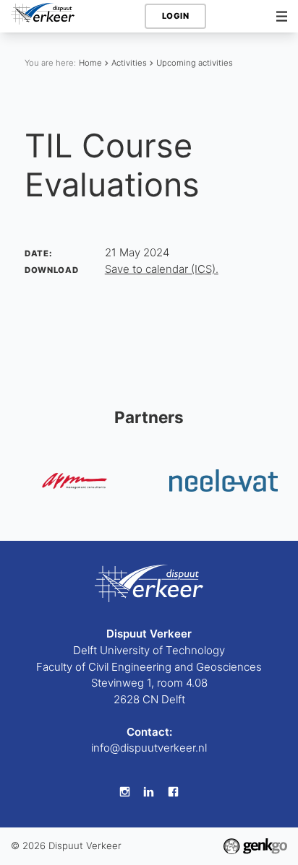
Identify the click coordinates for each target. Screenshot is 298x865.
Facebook (173, 792)
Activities (129, 63)
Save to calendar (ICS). (161, 269)
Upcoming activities (194, 63)
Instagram (124, 792)
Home (90, 63)
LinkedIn (149, 792)
